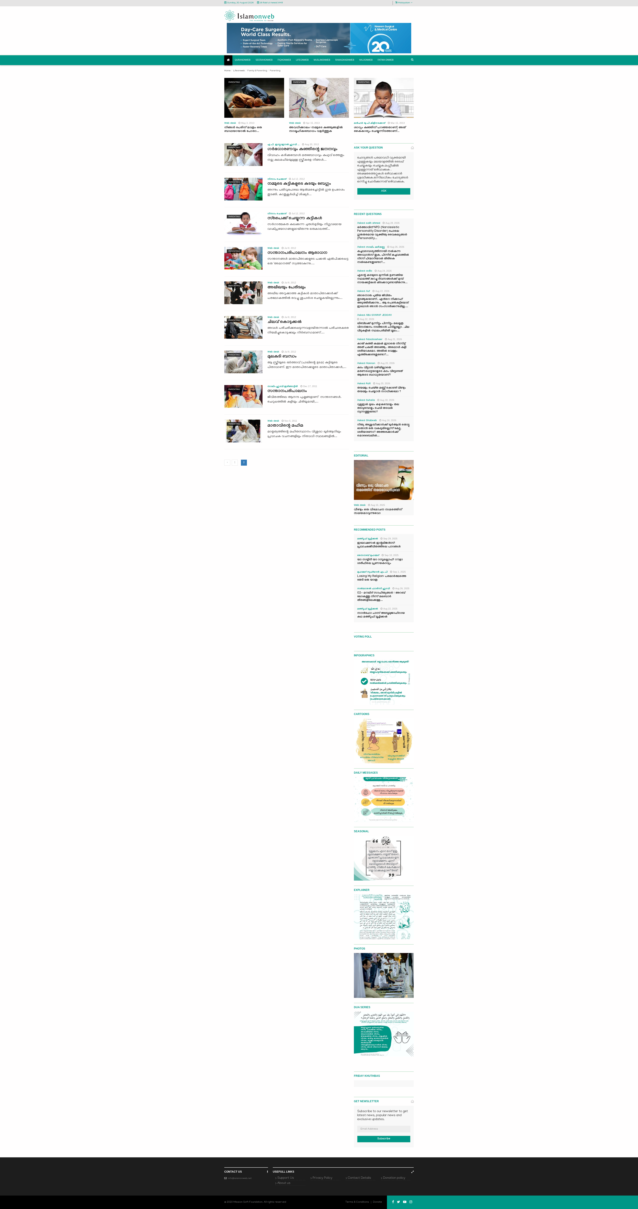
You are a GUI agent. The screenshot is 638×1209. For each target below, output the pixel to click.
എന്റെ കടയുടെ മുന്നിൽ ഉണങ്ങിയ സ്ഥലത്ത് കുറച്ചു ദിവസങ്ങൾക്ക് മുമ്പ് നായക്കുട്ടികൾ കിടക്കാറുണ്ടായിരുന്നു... (382, 279)
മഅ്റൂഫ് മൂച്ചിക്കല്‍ (367, 539)
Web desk (230, 123)
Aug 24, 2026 (384, 270)
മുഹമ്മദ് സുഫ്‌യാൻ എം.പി (372, 572)
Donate (377, 1202)
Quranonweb (243, 60)
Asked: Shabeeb (367, 420)
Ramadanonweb (344, 60)
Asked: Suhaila (366, 400)
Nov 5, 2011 (290, 420)
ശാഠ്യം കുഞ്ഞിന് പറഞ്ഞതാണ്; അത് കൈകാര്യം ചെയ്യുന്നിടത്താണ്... (380, 129)
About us (283, 1183)
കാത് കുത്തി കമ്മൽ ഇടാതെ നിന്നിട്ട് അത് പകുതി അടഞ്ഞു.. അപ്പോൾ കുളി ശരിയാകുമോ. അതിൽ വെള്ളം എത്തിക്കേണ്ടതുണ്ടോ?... (381, 349)
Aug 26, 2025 (402, 588)
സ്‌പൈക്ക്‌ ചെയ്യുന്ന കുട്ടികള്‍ (294, 218)
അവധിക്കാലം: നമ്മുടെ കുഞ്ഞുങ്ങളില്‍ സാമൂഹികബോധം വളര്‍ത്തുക (316, 129)
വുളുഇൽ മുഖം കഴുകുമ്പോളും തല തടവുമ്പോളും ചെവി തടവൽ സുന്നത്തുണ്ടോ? (378, 408)
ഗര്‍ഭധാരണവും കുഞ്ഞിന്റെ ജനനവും (302, 149)
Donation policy (394, 1178)
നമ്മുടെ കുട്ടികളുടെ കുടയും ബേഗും (299, 184)
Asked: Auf (363, 291)
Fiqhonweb (284, 60)
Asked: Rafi (364, 383)
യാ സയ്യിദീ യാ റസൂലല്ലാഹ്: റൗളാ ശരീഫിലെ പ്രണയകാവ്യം (380, 561)
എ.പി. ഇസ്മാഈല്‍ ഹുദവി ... (283, 144)
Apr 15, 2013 (313, 123)
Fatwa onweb (386, 60)
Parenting (234, 82)
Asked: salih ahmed (368, 223)
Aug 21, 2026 (395, 339)
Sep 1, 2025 (399, 571)
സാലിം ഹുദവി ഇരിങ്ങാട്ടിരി (282, 386)
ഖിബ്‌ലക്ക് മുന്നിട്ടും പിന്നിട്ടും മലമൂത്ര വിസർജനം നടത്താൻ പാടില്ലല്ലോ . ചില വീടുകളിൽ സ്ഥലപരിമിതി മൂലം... (383, 327)
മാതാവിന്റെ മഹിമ (285, 425)
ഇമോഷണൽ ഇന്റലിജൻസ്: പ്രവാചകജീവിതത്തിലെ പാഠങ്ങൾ (379, 545)
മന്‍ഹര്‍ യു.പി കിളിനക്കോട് (369, 123)
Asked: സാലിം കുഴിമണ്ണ (371, 247)
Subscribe (383, 1139)
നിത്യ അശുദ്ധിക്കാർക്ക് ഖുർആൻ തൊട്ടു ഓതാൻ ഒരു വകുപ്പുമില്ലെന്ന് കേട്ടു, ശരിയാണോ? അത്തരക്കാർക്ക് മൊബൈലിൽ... (383, 430)
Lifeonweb (302, 60)
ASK (383, 191)
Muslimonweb (322, 60)
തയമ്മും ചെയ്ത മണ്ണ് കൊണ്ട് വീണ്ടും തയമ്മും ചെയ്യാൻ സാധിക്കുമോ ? (381, 390)
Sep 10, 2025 (391, 555)
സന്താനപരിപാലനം (287, 391)
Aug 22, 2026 (382, 291)
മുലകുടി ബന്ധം (282, 356)
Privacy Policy (322, 1178)
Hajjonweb (366, 60)
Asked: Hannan (366, 363)
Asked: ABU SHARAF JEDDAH (374, 315)
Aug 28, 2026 (392, 223)
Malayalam (404, 3)
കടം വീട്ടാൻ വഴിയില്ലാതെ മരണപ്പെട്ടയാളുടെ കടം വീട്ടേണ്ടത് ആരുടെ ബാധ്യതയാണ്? (380, 371)
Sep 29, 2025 (390, 538)
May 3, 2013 (247, 123)
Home (227, 71)
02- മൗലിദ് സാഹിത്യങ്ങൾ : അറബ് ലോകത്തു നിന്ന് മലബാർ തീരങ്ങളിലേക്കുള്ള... (381, 596)
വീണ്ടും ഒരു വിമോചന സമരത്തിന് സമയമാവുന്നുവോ (378, 511)
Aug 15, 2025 (378, 505)
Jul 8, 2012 (290, 248)
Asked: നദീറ (364, 271)
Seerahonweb (264, 60)
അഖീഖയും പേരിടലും (286, 287)
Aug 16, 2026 (389, 420)
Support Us (285, 1178)
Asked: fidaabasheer (369, 339)
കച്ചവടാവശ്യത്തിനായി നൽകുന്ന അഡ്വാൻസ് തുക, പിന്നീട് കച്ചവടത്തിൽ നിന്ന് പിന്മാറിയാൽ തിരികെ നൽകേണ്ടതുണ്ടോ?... (383, 257)
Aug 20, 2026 (387, 363)
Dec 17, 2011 (310, 386)
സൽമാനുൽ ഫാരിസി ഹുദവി (373, 588)
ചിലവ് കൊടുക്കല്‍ (284, 322)
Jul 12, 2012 (298, 179)
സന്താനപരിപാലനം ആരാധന (297, 253)
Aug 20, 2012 (312, 144)
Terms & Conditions (357, 1202)
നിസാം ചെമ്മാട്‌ (276, 179)
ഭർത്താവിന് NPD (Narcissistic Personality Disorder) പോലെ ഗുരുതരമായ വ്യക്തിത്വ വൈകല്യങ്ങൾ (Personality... (382, 233)
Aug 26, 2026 (397, 247)
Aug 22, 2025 (390, 608)
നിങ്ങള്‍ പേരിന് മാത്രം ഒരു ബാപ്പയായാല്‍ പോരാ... (243, 129)
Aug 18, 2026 (387, 400)
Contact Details (359, 1178)
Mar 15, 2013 (398, 123)
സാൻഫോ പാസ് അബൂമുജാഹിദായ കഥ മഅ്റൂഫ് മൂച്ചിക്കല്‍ (381, 615)
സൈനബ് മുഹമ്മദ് (368, 555)
